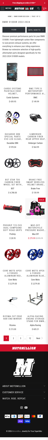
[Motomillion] (24, 8)
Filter (14, 30)
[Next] (44, 3)
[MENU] (1, 8)
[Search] (38, 8)
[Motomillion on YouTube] (26, 407)
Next (38, 338)
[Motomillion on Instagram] (22, 407)
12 (30, 338)
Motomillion (16, 431)
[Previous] (3, 3)
